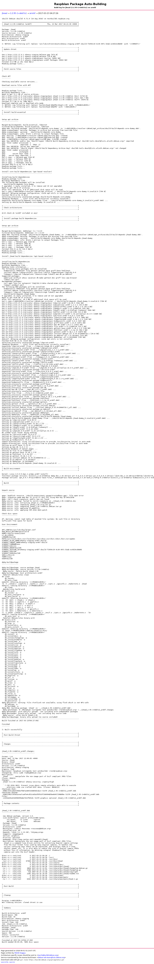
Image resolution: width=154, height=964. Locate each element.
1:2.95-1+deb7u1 (18, 13)
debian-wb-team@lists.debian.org (51, 957)
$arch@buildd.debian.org (48, 955)
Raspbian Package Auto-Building (80, 4)
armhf (32, 13)
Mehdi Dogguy (20, 953)
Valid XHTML (5, 962)
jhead (4, 13)
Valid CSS (12, 962)
